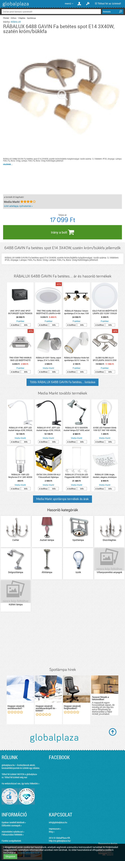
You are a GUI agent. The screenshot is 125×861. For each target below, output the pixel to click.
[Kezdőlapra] (15, 6)
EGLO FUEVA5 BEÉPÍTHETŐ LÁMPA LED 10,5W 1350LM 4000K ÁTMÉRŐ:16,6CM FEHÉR (104, 312)
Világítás (21, 18)
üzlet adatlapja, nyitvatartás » (18, 206)
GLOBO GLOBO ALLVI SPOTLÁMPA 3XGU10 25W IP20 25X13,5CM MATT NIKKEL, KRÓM (105, 358)
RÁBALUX (16, 21)
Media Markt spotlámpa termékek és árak (62, 499)
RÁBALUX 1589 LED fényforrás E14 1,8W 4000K (20, 475)
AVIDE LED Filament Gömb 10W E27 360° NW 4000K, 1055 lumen (104, 428)
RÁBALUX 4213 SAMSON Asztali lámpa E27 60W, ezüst (77, 428)
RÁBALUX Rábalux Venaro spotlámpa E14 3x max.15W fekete (76, 312)
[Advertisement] (62, 640)
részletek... (8, 164)
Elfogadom (10, 856)
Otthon (13, 18)
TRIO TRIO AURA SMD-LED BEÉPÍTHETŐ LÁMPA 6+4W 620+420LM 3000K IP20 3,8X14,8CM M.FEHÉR (48, 312)
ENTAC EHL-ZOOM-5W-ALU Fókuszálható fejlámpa (48, 475)
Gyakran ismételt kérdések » (14, 822)
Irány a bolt (59, 232)
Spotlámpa (31, 18)
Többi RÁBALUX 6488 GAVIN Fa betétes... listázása (62, 382)
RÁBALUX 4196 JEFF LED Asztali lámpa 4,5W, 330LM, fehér (20, 428)
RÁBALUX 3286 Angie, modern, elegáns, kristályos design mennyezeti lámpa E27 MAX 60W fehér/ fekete (105, 475)
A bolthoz (15, 325)
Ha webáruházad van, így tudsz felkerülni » (20, 783)
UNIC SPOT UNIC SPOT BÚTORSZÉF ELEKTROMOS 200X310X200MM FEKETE (20, 312)
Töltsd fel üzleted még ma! (15, 777)
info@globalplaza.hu (58, 822)
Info (26, 325)
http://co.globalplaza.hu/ (60, 840)
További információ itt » (29, 852)
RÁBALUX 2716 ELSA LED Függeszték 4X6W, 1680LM (77, 475)
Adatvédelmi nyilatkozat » (13, 831)
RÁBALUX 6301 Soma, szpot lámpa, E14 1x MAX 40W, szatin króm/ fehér (48, 358)
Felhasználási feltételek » (13, 834)
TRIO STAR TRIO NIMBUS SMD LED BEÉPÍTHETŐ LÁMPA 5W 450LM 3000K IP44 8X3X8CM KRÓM (20, 358)
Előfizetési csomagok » (12, 825)
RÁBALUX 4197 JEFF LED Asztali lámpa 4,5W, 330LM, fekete (48, 428)
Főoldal (6, 18)
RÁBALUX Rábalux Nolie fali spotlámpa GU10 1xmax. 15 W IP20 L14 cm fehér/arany (76, 358)
